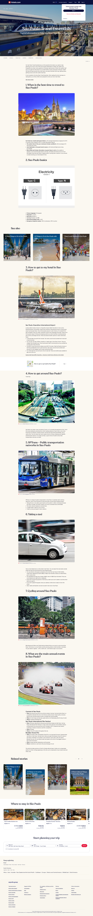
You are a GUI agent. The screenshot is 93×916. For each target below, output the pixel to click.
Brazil (7, 8)
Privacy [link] (57, 890)
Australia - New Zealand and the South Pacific (22, 872)
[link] (73, 18)
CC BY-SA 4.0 (32, 319)
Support (70, 2)
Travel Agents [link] (42, 897)
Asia (9, 872)
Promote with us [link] (43, 895)
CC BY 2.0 (31, 423)
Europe (44, 872)
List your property (63, 2)
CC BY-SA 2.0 (32, 705)
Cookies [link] (57, 892)
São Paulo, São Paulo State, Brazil (16, 846)
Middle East (66, 872)
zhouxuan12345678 (26, 705)
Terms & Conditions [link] (59, 888)
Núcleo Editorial (25, 563)
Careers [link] (72, 890)
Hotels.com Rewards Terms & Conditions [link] (61, 898)
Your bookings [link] (26, 888)
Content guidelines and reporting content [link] (62, 895)
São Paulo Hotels (29, 79)
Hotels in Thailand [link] (12, 906)
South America (7, 868)
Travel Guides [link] (73, 892)
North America (73, 872)
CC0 (30, 494)
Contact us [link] (26, 892)
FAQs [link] (25, 890)
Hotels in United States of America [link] (15, 890)
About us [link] (73, 888)
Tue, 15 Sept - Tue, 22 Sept (40, 846)
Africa (5, 872)
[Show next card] (89, 819)
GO (4, 8)
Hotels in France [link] (11, 894)
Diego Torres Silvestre (26, 639)
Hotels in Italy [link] (11, 898)
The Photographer (26, 319)
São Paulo (11, 8)
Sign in (83, 2)
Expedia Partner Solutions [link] (44, 893)
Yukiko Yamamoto (26, 423)
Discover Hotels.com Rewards (74, 14)
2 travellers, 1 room (63, 846)
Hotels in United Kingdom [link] (13, 896)
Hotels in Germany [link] (12, 904)
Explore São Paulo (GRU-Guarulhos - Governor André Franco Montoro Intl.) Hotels (45, 355)
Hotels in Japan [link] (11, 900)
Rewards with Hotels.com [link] (76, 894)
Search (84, 845)
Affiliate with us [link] (43, 889)
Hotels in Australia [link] (12, 892)
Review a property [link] (27, 894)
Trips (75, 2)
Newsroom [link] (42, 891)
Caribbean (38, 872)
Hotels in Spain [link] (11, 902)
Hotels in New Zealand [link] (13, 888)
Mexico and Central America (54, 872)
